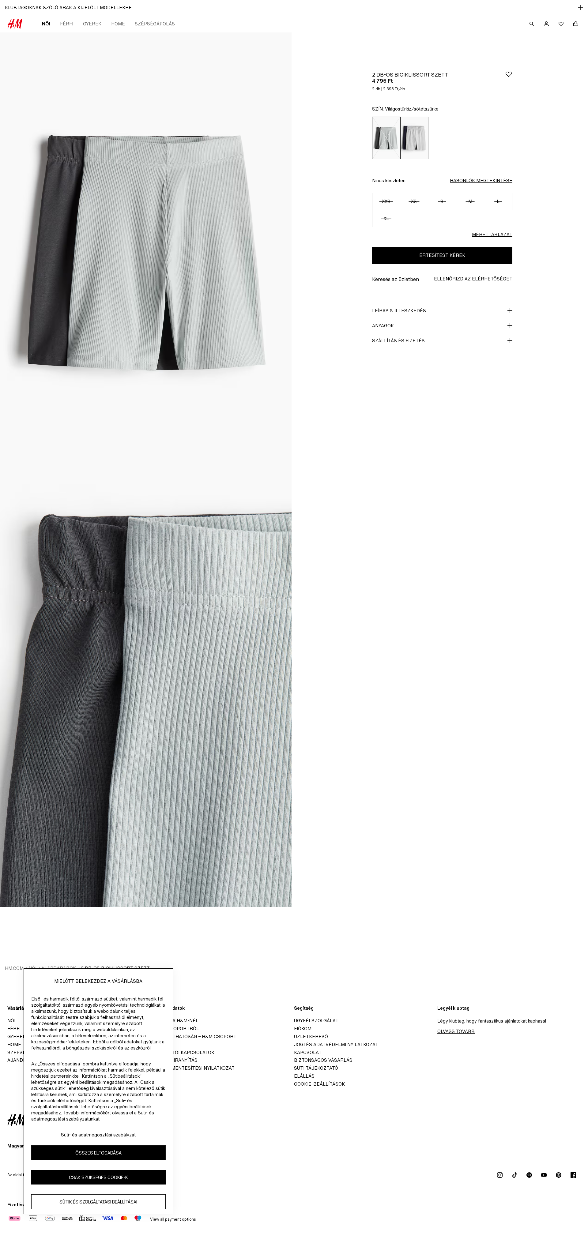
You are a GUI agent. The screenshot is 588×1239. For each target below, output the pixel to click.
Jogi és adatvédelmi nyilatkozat (336, 1044)
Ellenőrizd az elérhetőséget (473, 278)
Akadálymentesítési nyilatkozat (193, 1068)
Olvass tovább (456, 1031)
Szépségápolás (155, 23)
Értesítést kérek (442, 255)
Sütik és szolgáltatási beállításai (98, 1201)
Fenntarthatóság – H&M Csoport (193, 1036)
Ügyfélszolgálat (316, 1020)
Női (46, 23)
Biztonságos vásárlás (323, 1060)
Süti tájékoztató (316, 1068)
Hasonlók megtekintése (481, 180)
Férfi (66, 23)
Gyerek (92, 23)
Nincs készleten (388, 180)
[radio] (386, 138)
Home (118, 23)
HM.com (14, 968)
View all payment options (173, 1219)
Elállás (304, 1076)
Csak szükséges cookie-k (98, 1177)
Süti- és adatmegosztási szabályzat (98, 1134)
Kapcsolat (308, 1052)
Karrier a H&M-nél (174, 1020)
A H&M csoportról (175, 1028)
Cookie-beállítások (319, 1084)
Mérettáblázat (492, 234)
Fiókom (302, 1028)
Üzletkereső (311, 1036)
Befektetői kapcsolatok (182, 1052)
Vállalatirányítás (174, 1060)
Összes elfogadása (98, 1152)
